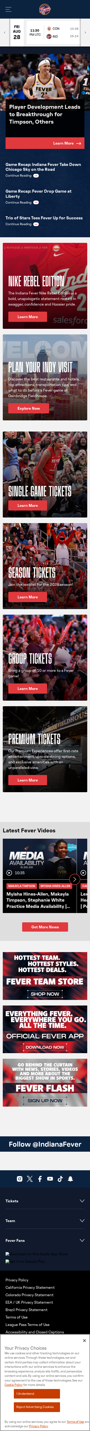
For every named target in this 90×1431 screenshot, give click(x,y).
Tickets (12, 1201)
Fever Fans (15, 1240)
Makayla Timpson (21, 886)
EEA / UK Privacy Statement (29, 1302)
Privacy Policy (17, 1280)
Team (10, 1220)
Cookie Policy (14, 1385)
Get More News (45, 927)
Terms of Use (17, 1317)
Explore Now (29, 408)
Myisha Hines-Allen (55, 886)
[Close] (84, 1340)
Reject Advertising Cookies (35, 1407)
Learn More (63, 143)
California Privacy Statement (30, 1287)
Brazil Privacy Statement (27, 1309)
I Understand (25, 1393)
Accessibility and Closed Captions (35, 1332)
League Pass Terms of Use (28, 1324)
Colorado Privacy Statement (30, 1295)
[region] (45, 1382)
